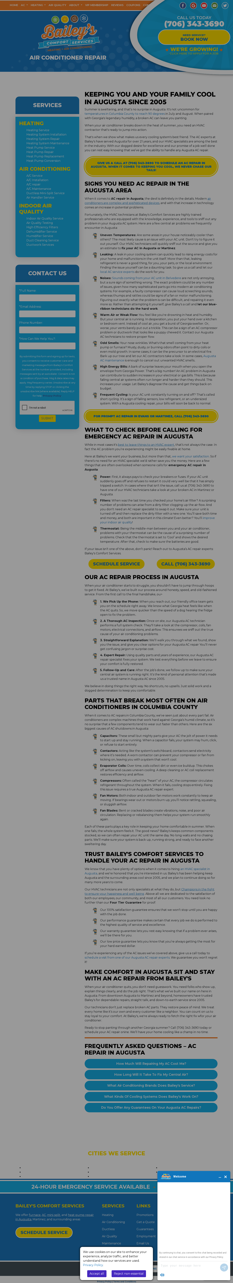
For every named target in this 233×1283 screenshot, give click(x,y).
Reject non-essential (129, 1273)
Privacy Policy (93, 1265)
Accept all (97, 1273)
